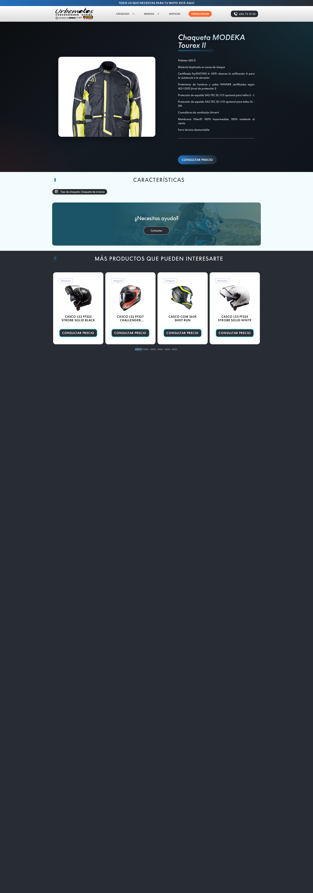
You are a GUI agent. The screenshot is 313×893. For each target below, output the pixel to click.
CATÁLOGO (122, 13)
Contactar (156, 230)
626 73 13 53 (247, 14)
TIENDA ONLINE (200, 13)
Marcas (149, 13)
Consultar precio (197, 160)
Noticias (174, 13)
